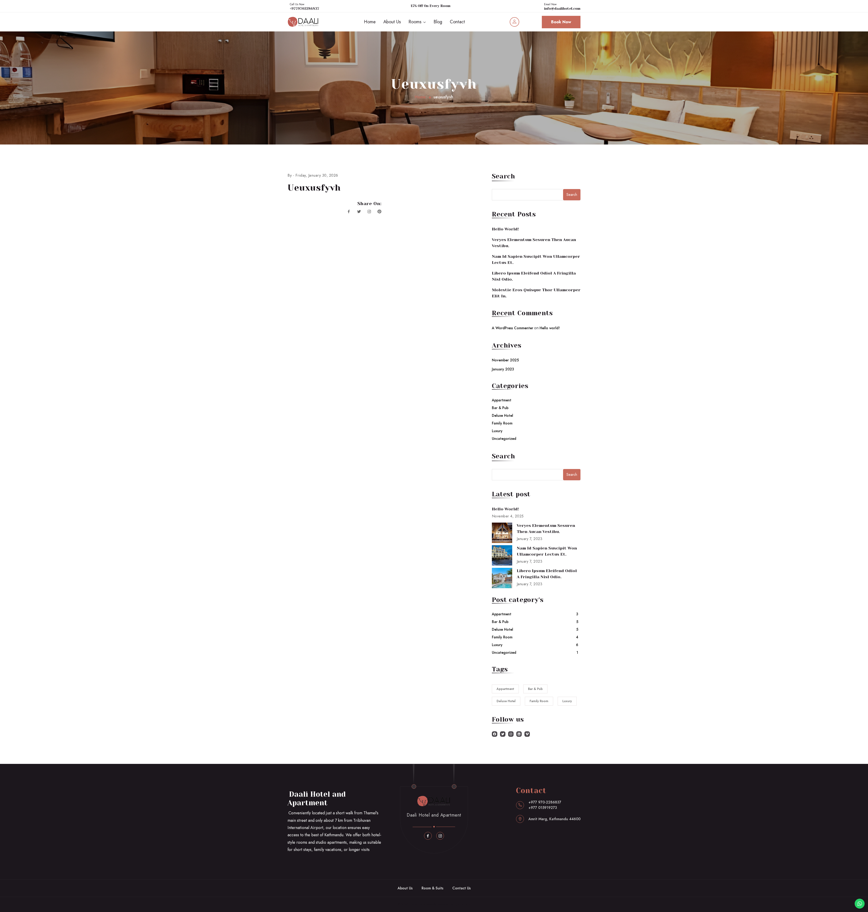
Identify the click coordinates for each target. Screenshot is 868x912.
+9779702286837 (304, 9)
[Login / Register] (514, 22)
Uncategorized (504, 438)
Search (503, 176)
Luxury (497, 430)
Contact (457, 22)
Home (370, 22)
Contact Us (461, 888)
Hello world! (505, 229)
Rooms (414, 22)
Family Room (502, 423)
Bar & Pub (500, 407)
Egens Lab (462, 904)
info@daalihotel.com (562, 9)
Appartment (501, 400)
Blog (438, 22)
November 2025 (505, 360)
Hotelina (416, 904)
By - (291, 175)
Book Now (561, 22)
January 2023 (503, 369)
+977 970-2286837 (544, 802)
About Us (392, 22)
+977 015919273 (542, 807)
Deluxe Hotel (502, 415)
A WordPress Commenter (512, 328)
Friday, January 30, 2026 (316, 175)
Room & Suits (432, 888)
